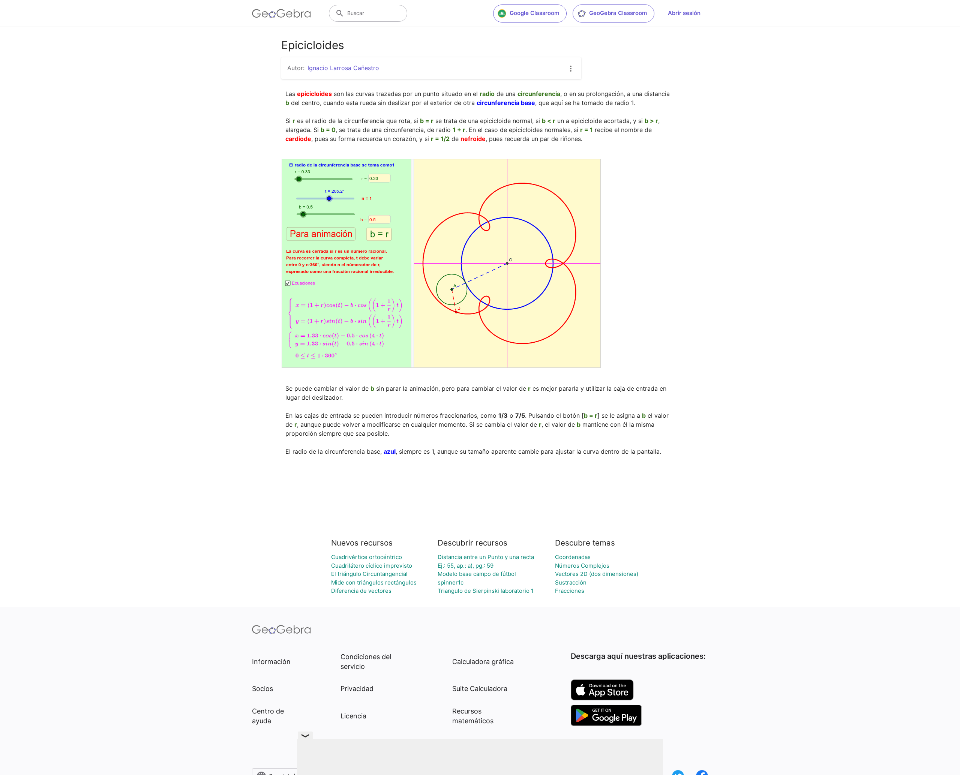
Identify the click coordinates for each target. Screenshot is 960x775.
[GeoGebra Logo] (281, 13)
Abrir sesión (684, 12)
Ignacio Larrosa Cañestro (343, 68)
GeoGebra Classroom (618, 12)
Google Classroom (534, 12)
